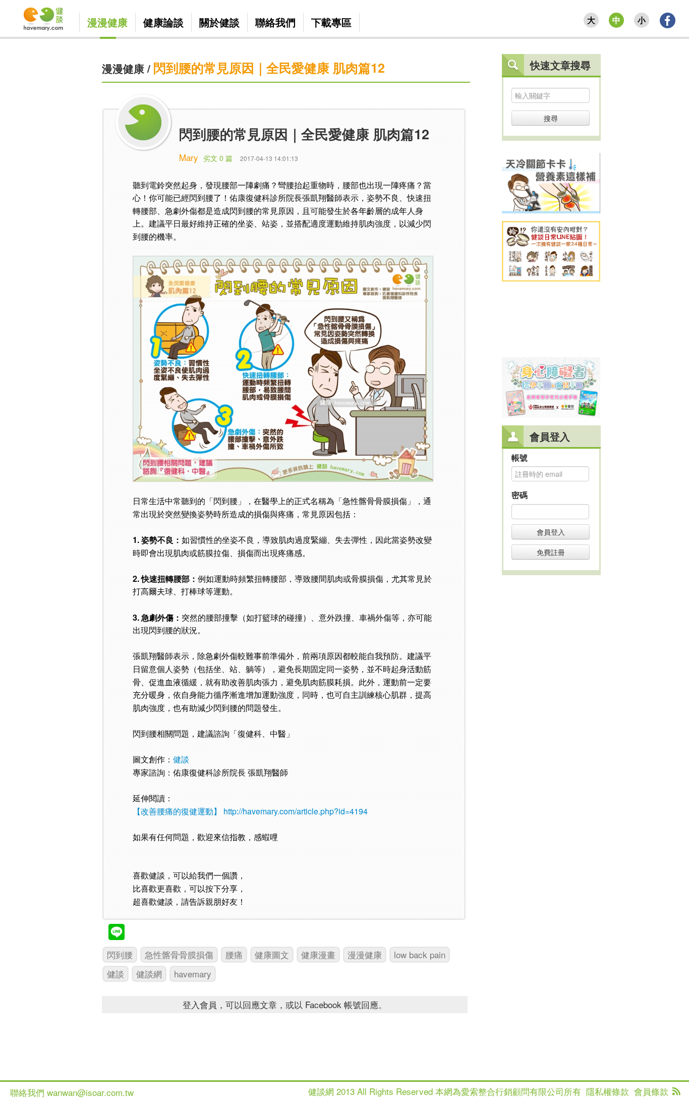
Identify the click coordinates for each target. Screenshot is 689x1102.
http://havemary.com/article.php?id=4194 (295, 811)
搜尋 (551, 118)
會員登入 (551, 532)
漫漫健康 (123, 68)
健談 (181, 759)
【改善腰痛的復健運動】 (177, 811)
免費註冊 (551, 552)
